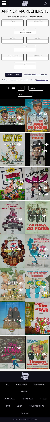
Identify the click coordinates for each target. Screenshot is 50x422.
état (8, 406)
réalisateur (37, 21)
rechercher (13, 74)
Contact (25, 392)
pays (25, 64)
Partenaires (21, 384)
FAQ (7, 384)
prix (25, 47)
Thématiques (27, 399)
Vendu (19, 406)
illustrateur (13, 56)
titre (13, 21)
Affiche (43, 399)
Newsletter (39, 384)
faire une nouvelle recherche (35, 74)
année (12, 38)
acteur (25, 30)
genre (37, 38)
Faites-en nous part (42, 80)
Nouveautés (9, 399)
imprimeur (37, 56)
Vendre (25, 413)
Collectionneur (36, 406)
